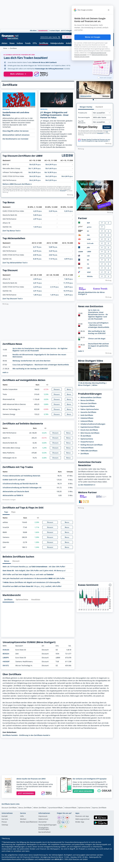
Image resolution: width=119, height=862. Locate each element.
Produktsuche (82, 113)
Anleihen (70, 43)
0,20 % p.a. (53, 211)
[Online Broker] (10, 38)
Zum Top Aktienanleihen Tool (14, 263)
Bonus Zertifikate (25, 807)
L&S (88, 256)
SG (88, 264)
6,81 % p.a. (37, 283)
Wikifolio (90, 276)
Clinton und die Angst (96, 338)
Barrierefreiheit (44, 832)
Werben (23, 819)
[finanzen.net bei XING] (67, 822)
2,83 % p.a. (37, 279)
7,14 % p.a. (53, 259)
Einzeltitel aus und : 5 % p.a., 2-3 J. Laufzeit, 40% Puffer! (32, 586)
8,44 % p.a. (37, 259)
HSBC (89, 239)
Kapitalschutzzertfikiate (90, 427)
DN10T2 (6, 665)
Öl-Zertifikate (86, 436)
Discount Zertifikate (9, 807)
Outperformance (87, 442)
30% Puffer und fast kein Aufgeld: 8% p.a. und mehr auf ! (28, 574)
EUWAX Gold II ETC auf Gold (14, 480)
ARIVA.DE (58, 859)
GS (88, 231)
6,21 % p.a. (37, 247)
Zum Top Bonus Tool (11, 231)
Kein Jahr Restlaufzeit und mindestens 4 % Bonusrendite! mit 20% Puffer (34, 578)
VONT (89, 272)
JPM (88, 248)
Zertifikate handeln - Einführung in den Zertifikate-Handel (26, 735)
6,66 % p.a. (68, 287)
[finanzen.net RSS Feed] (65, 826)
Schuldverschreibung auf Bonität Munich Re (20, 483)
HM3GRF (6, 661)
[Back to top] (108, 859)
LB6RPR (6, 657)
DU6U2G (6, 650)
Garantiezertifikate (55, 807)
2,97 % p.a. (37, 219)
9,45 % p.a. (37, 215)
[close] (108, 10)
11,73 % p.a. (68, 283)
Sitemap (5, 825)
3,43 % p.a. (53, 251)
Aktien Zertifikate (39, 807)
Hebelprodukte (57, 43)
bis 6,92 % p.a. (35, 176)
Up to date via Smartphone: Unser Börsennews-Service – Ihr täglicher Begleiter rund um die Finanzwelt (98, 314)
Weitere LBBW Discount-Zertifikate (17, 184)
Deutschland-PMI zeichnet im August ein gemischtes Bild (98, 346)
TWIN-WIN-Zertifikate (89, 451)
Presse (4, 822)
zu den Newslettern (86, 485)
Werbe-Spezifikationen (29, 822)
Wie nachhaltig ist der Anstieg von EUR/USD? (30, 368)
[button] (70, 37)
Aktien (4, 43)
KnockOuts (35, 599)
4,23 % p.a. (37, 211)
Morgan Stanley (86, 107)
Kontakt (5, 816)
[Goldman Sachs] (80, 231)
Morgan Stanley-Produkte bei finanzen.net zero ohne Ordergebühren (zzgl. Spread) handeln (95, 140)
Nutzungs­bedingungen (47, 825)
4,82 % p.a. (53, 255)
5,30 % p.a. (68, 295)
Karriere (5, 819)
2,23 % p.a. (37, 287)
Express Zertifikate (99, 807)
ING (88, 235)
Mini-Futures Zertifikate (90, 433)
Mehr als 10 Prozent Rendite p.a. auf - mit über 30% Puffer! (34, 566)
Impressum (42, 816)
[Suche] (59, 37)
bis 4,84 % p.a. (67, 176)
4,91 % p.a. (37, 291)
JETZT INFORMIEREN (26, 793)
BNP (88, 223)
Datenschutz (43, 819)
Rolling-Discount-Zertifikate (91, 445)
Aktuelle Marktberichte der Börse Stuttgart (91, 293)
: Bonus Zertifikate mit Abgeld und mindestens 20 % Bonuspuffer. (32, 582)
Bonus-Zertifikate (87, 400)
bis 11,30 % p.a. (35, 168)
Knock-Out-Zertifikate (89, 430)
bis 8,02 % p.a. (35, 164)
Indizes (20, 43)
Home (5, 48)
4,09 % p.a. (68, 259)
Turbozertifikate (87, 448)
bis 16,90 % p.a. (51, 172)
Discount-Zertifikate (88, 403)
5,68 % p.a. (53, 247)
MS (88, 260)
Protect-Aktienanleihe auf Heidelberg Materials (21, 476)
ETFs (35, 43)
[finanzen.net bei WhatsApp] (61, 826)
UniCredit (90, 243)
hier (107, 132)
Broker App (79, 822)
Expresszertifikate (88, 406)
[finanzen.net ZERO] (41, 74)
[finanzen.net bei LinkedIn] (63, 822)
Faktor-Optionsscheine (90, 409)
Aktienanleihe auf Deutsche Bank (16, 491)
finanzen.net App (82, 816)
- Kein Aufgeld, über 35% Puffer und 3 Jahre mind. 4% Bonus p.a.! (34, 570)
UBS (88, 268)
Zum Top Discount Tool (12, 298)
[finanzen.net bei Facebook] (63, 817)
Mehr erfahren (17, 74)
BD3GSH (6, 654)
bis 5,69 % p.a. (51, 176)
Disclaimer (42, 822)
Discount (57, 389)
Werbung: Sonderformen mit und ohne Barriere (31, 361)
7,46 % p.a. (68, 279)
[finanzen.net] (10, 36)
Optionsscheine (22, 599)
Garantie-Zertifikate (88, 412)
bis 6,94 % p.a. (51, 164)
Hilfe (22, 816)
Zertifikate (43, 43)
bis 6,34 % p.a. (35, 180)
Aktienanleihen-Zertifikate (91, 397)
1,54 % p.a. (37, 227)
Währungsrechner (82, 819)
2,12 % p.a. (54, 287)
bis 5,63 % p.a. (51, 180)
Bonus (69, 389)
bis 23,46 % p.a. (35, 172)
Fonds (28, 43)
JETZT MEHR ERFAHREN (83, 791)
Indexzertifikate (87, 421)
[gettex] (80, 227)
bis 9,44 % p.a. (51, 168)
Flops (13, 512)
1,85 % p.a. (37, 295)
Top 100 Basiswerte (81, 122)
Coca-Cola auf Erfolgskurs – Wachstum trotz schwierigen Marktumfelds (41, 365)
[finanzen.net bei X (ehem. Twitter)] (59, 822)
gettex (89, 227)
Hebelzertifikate (87, 418)
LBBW (89, 252)
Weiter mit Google (92, 37)
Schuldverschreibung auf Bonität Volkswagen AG (22, 487)
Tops (6, 512)
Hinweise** (63, 191)
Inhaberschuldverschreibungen (93, 424)
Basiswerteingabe (84, 117)
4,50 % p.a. (37, 255)
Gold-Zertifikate (87, 415)
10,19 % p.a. (68, 291)
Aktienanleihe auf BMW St (13, 495)
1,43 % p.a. (54, 295)
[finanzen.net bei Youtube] (67, 817)
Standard (99, 107)
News (12, 43)
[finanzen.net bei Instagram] (59, 817)
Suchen (107, 127)
